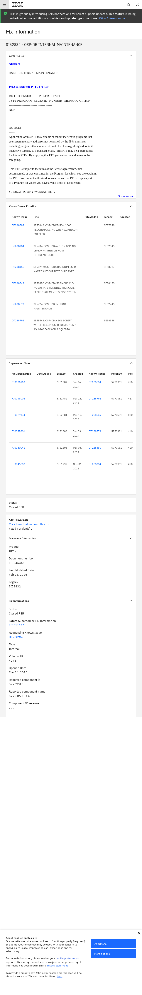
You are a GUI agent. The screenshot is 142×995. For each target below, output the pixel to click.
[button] (139, 933)
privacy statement (57, 965)
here (59, 976)
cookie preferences (67, 958)
